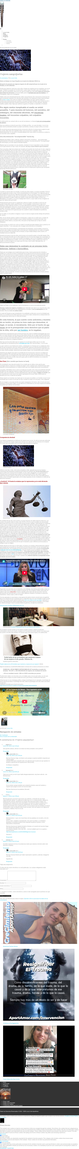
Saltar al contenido (5, 0)
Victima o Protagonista (11, 1023)
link (13, 554)
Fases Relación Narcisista (11, 1079)
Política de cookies (8, 1104)
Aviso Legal (6, 1101)
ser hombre (23, 330)
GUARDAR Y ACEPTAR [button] (7, 1148)
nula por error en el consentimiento (11, 550)
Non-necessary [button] (4, 1141)
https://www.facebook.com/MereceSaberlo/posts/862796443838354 (18, 685)
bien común (6, 99)
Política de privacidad (9, 1102)
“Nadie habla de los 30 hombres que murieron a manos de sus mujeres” (19, 664)
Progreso (5, 1085)
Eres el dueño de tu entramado (8, 736)
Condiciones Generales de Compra (12, 1105)
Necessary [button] (3, 1134)
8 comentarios (4, 78)
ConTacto (5, 1086)
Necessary (5, 1135)
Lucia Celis (10, 728)
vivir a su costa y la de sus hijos (33, 600)
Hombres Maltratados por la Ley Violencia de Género (25, 627)
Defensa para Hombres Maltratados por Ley (12, 605)
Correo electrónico (5, 886)
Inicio (4, 1082)
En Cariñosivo (4, 735)
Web (1, 888)
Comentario (3, 880)
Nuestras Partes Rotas (10, 946)
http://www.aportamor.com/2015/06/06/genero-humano (21, 832)
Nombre (2, 883)
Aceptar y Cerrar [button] (69, 1116)
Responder (6, 751)
